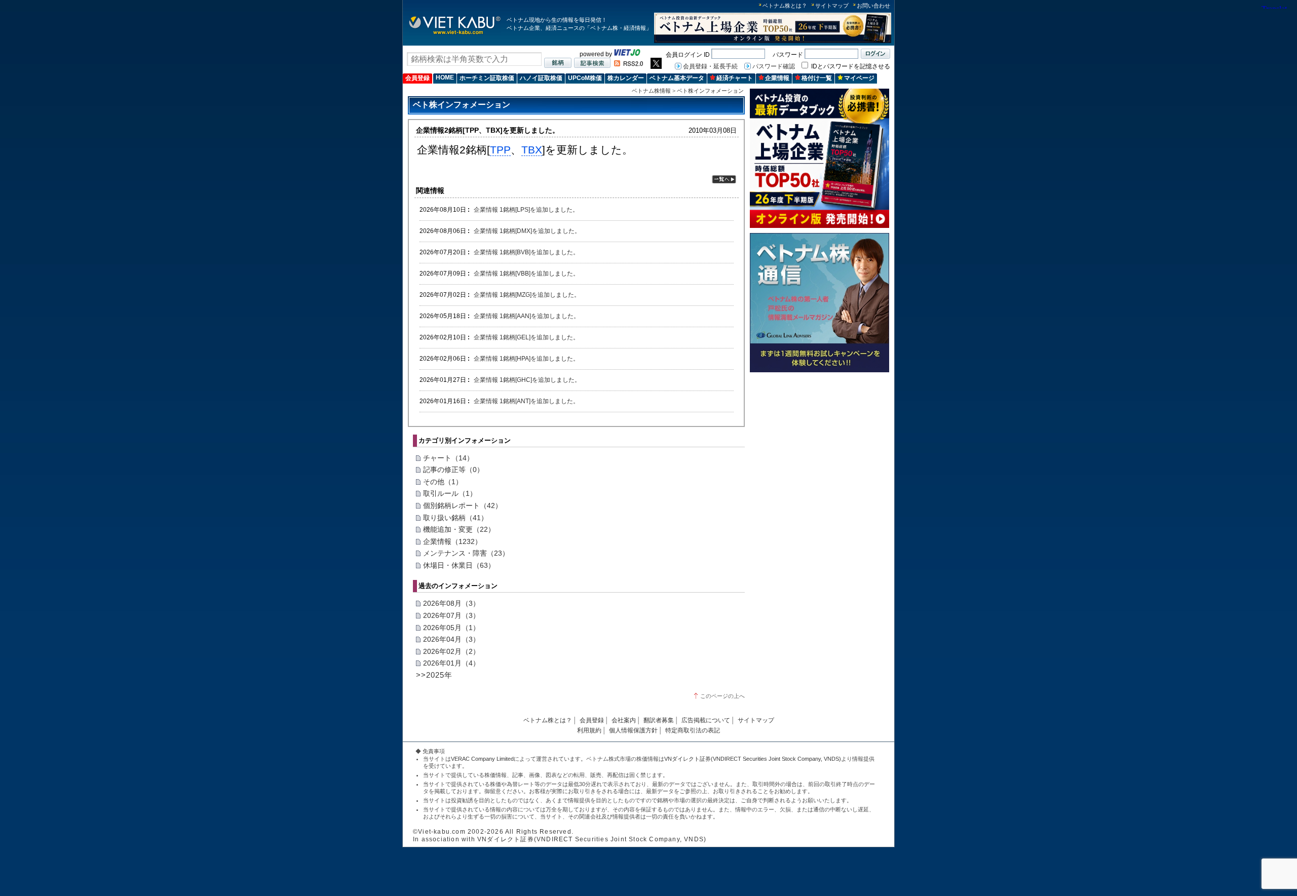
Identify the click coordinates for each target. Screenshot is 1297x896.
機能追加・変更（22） (459, 529)
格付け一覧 (817, 78)
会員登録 (417, 78)
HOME (445, 77)
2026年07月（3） (451, 615)
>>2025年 (434, 675)
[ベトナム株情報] (455, 33)
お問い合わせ (873, 6)
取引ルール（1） (450, 493)
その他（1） (443, 482)
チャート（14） (448, 458)
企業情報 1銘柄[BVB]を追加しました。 (526, 252)
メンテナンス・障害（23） (466, 553)
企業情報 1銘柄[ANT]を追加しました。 (526, 401)
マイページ (859, 78)
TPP (500, 149)
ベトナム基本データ (677, 78)
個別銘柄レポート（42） (462, 505)
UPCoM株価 (585, 78)
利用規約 (589, 730)
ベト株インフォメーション (710, 91)
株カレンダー (625, 78)
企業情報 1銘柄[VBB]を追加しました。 (526, 273)
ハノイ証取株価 (541, 78)
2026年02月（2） (451, 651)
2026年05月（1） (451, 628)
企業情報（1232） (452, 541)
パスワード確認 (773, 66)
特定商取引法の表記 (692, 730)
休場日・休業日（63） (459, 565)
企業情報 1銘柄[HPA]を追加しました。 (526, 358)
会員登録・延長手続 (710, 66)
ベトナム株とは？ (784, 6)
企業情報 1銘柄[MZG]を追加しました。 (527, 294)
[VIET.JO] (627, 54)
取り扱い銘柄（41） (455, 518)
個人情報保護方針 (633, 730)
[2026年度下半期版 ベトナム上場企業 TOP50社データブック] (772, 41)
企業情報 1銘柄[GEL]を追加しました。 (526, 337)
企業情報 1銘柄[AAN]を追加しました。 (527, 316)
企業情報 (777, 78)
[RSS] (628, 64)
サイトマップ (832, 6)
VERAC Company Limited (482, 759)
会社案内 (624, 720)
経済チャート (734, 78)
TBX (531, 149)
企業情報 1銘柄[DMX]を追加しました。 (527, 230)
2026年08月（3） (451, 603)
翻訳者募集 (658, 720)
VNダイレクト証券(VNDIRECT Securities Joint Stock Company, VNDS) (752, 759)
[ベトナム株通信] (819, 370)
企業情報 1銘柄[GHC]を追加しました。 (527, 379)
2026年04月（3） (451, 639)
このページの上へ (722, 696)
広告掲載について (705, 720)
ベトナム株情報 (651, 91)
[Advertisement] (819, 448)
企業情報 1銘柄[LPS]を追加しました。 (526, 209)
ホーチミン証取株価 (487, 78)
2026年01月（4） (451, 663)
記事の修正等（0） (453, 469)
